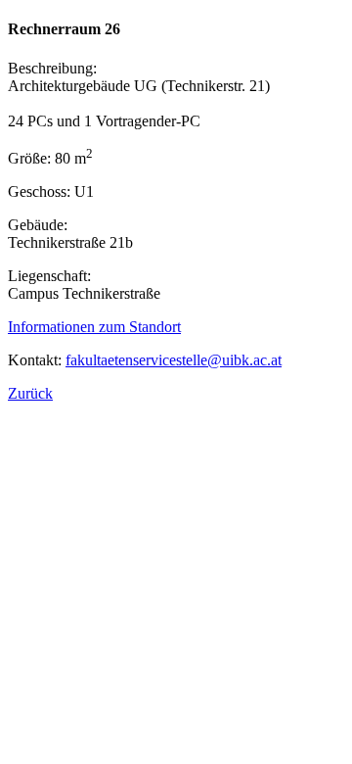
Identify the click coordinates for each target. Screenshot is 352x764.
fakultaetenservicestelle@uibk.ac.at (174, 360)
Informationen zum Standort (94, 326)
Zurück (30, 393)
